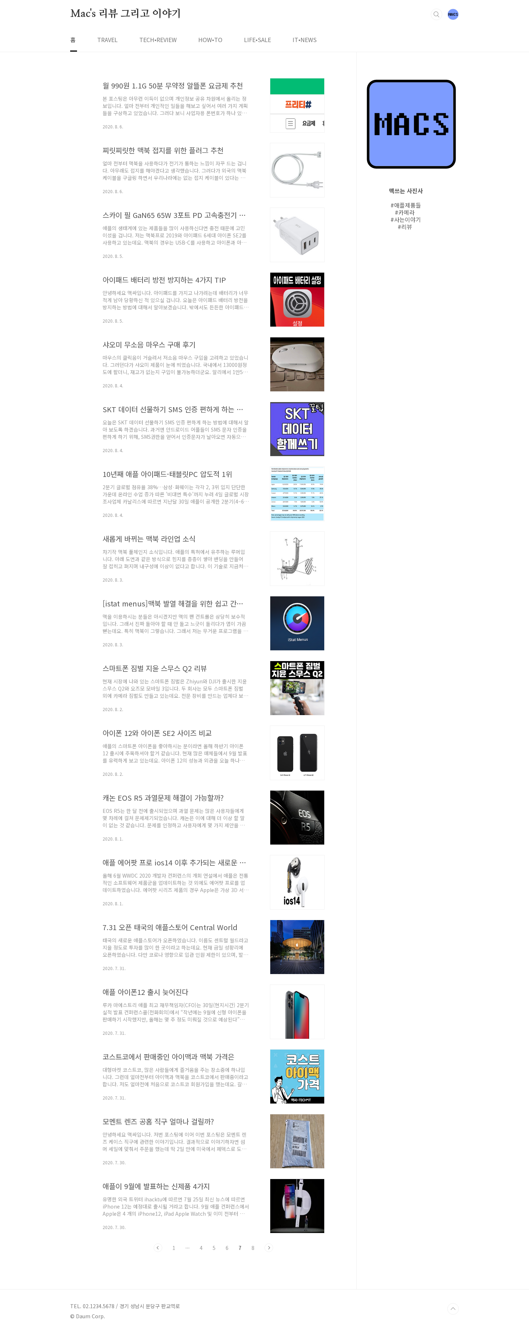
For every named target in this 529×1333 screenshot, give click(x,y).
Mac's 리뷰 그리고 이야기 (125, 14)
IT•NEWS (305, 39)
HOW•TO (210, 39)
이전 (158, 1247)
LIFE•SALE (257, 39)
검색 (436, 14)
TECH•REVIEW (158, 39)
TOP (453, 1309)
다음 (268, 1247)
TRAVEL (107, 39)
